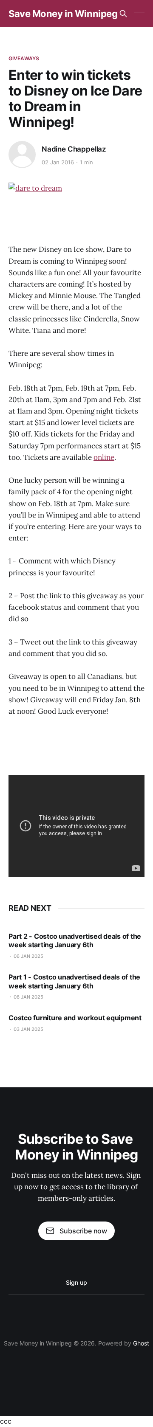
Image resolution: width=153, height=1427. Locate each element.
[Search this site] (123, 13)
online (104, 457)
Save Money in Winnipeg (62, 13)
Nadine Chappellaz (74, 149)
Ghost (141, 1343)
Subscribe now (83, 1231)
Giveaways (23, 58)
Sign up (76, 1282)
